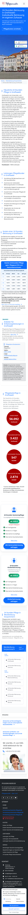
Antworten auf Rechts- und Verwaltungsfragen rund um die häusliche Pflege (12, 733)
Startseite (5, 808)
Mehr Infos (13, 334)
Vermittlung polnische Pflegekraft (12, 814)
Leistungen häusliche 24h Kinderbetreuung (14, 841)
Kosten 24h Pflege (7, 825)
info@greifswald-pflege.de (10, 355)
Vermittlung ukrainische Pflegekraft (13, 812)
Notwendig (8, 899)
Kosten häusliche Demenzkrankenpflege (13, 827)
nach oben (20, 648)
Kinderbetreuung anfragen (14, 600)
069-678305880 (9, 870)
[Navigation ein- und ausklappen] (24, 3)
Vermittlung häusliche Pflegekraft (12, 810)
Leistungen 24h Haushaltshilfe (10, 838)
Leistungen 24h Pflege (8, 836)
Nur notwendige (14, 912)
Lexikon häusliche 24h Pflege (10, 852)
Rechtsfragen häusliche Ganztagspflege (13, 847)
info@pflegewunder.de (11, 873)
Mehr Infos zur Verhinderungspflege (11, 304)
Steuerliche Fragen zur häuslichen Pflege (13, 850)
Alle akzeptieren (14, 905)
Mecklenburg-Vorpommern (14, 81)
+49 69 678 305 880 (12, 751)
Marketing (8, 901)
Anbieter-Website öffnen (10, 359)
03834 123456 (7, 351)
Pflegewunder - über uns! (10, 793)
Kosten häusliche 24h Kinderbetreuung (13, 830)
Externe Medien (20, 901)
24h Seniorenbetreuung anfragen (14, 546)
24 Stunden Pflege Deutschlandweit (12, 854)
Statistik (18, 899)
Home (2, 81)
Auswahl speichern (14, 909)
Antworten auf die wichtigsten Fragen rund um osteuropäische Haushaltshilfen (12, 722)
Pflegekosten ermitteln (12, 29)
